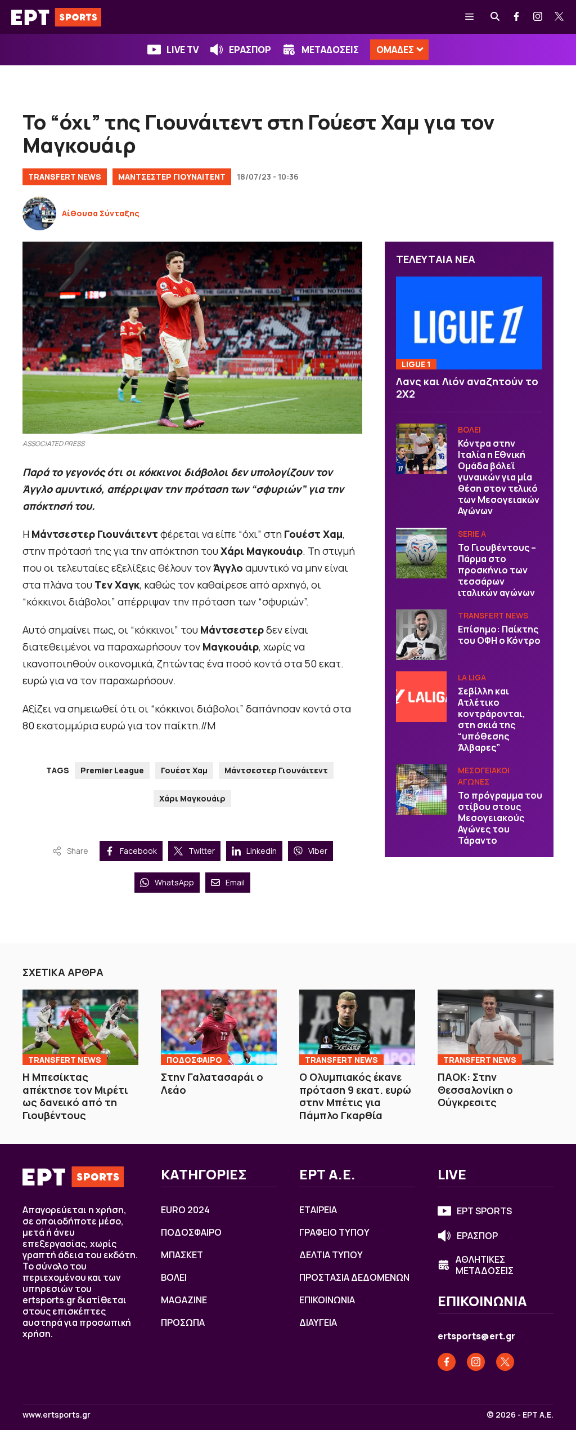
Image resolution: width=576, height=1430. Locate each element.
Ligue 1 (416, 364)
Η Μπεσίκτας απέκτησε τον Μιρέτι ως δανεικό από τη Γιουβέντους (75, 1096)
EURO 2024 (185, 1210)
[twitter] (560, 16)
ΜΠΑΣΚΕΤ (182, 1255)
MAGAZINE (184, 1300)
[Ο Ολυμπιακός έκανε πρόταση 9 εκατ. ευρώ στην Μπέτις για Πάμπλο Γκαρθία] (357, 1027)
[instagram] (538, 16)
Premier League (112, 770)
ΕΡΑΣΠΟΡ (250, 49)
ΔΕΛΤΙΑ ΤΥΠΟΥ (331, 1255)
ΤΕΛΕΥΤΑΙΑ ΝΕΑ (435, 259)
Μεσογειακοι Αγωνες (484, 776)
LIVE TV (182, 49)
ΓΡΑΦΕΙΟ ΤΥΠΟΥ (334, 1232)
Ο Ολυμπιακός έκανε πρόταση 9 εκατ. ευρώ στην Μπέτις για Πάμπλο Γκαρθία (355, 1096)
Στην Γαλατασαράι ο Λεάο (212, 1083)
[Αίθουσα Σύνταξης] (39, 213)
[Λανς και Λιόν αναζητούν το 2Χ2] (469, 323)
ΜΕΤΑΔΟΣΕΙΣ (330, 49)
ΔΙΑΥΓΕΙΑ (318, 1322)
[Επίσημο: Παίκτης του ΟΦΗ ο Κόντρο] (421, 634)
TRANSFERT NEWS (64, 176)
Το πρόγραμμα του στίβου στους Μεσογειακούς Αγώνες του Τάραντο (500, 818)
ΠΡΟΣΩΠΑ (183, 1322)
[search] (495, 16)
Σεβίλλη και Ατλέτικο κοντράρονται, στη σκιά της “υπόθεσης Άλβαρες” (491, 719)
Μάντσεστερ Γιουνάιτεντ (276, 770)
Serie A (472, 533)
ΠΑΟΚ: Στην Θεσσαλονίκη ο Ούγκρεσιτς (475, 1089)
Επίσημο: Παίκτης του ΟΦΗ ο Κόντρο (499, 635)
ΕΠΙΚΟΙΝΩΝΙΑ (327, 1300)
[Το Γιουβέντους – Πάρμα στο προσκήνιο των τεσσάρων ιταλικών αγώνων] (421, 553)
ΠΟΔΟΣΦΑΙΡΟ (194, 1059)
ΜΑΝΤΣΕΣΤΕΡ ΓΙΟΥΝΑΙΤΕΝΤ (172, 176)
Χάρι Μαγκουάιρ (192, 798)
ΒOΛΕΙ (469, 429)
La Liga (472, 677)
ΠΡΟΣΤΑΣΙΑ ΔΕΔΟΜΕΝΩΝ (354, 1277)
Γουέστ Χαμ (184, 770)
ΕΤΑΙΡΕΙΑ (318, 1210)
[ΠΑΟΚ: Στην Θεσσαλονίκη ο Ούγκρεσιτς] (496, 1027)
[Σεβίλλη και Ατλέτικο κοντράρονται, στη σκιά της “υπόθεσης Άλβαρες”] (421, 696)
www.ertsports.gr (56, 1415)
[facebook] (517, 16)
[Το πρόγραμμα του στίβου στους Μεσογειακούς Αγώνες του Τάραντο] (421, 789)
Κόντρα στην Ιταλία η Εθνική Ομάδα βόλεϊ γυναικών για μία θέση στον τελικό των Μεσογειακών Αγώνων (498, 477)
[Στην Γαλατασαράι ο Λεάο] (219, 1027)
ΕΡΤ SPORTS (484, 1211)
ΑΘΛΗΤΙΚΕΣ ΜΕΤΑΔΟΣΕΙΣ (485, 1265)
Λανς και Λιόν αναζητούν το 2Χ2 (467, 388)
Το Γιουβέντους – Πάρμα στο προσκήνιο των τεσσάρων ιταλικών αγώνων (497, 570)
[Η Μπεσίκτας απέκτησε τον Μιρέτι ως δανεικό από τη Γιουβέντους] (80, 1027)
